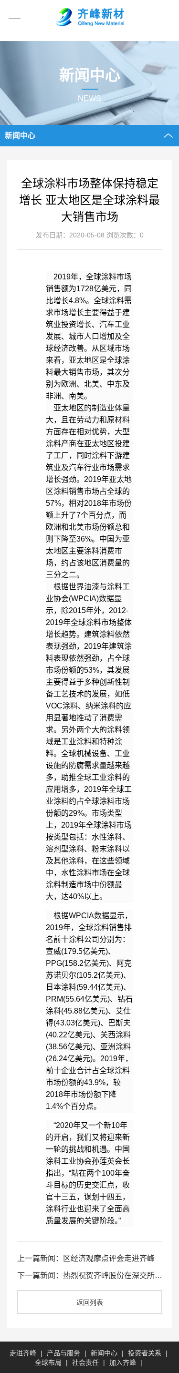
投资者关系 (144, 1353)
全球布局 (48, 1362)
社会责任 (85, 1362)
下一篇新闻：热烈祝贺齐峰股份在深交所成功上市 (89, 1275)
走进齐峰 (23, 1353)
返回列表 (89, 1302)
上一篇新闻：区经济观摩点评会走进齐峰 (86, 1258)
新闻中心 (104, 1353)
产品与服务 (63, 1353)
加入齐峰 (122, 1362)
